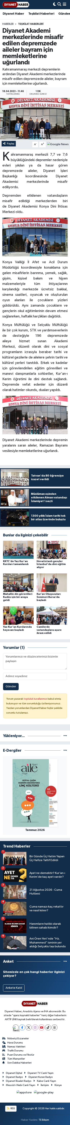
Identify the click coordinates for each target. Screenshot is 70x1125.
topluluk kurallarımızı (36, 698)
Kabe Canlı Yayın (46, 1081)
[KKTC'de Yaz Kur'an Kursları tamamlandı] (18, 549)
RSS (12, 1108)
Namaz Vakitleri (16, 1046)
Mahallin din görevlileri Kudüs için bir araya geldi (17, 597)
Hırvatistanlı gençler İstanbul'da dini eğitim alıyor (51, 564)
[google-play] (43, 1093)
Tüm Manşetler (16, 1058)
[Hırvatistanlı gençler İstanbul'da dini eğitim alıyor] (52, 549)
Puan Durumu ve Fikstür (20, 1054)
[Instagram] (35, 1027)
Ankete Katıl (14, 987)
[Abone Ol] (58, 144)
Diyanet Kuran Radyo (41, 1077)
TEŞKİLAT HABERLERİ (30, 24)
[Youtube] (42, 1027)
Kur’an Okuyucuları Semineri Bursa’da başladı (49, 597)
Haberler (8, 24)
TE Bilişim (44, 1119)
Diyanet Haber (13, 13)
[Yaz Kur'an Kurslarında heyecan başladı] (18, 615)
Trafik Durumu (15, 1050)
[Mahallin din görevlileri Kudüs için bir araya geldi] (18, 582)
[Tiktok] (48, 1027)
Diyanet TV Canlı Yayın (40, 1073)
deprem (42, 160)
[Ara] (59, 4)
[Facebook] (22, 1027)
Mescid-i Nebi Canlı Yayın (20, 1085)
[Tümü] (65, 735)
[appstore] (24, 1093)
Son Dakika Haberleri (19, 1062)
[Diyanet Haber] (15, 4)
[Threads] (54, 1027)
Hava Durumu (15, 1042)
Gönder (11, 686)
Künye (58, 1085)
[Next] (16, 1027)
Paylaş (10, 143)
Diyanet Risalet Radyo (18, 1081)
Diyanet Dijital (14, 1073)
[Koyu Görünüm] (54, 4)
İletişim (45, 1085)
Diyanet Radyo (14, 1077)
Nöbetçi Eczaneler (18, 1038)
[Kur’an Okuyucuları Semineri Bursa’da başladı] (52, 582)
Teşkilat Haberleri (41, 13)
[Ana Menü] (64, 4)
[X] (29, 1027)
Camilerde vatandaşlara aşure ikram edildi (49, 630)
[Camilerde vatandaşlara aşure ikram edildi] (52, 615)
